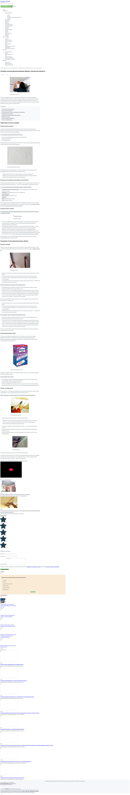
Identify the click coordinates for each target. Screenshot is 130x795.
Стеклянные (7, 34)
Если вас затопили (8, 43)
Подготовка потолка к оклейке (8, 109)
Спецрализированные (8, 12)
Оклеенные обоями (8, 33)
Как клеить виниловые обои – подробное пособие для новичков (13, 680)
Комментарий (3, 564)
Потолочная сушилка (8, 56)
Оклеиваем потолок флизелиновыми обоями (11, 115)
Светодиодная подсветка (9, 64)
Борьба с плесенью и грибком (10, 48)
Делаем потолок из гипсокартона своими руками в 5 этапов (12, 777)
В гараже (8, 16)
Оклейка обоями (6, 585)
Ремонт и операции (6, 36)
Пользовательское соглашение (16, 791)
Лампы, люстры (7, 62)
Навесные (6, 30)
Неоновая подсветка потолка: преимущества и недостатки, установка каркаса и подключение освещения (8, 636)
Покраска (4, 580)
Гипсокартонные (7, 19)
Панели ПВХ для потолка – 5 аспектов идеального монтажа (12, 729)
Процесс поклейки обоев (7, 119)
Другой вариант (6, 589)
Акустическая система (8, 51)
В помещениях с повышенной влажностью (14, 17)
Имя (1, 553)
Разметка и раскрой (6, 116)
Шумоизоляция (7, 47)
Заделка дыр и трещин (8, 41)
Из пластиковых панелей (9, 24)
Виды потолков (5, 10)
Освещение (4, 60)
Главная (4, 9)
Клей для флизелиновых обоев (8, 118)
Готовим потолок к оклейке (7, 113)
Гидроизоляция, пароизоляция (10, 46)
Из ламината (7, 23)
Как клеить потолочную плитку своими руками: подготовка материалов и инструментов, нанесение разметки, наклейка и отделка (26, 745)
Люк (5, 55)
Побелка (4, 582)
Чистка (6, 42)
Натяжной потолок (6, 587)
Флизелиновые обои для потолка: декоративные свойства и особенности (15, 494)
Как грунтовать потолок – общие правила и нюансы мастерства (25, 233)
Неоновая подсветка (8, 63)
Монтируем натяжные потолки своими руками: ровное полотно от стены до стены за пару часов (8, 605)
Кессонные (7, 28)
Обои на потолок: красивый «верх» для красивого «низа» (11, 664)
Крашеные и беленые (8, 29)
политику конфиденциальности (52, 566)
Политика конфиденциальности (5, 791)
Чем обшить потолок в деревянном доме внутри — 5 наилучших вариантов (15, 761)
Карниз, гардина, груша (9, 54)
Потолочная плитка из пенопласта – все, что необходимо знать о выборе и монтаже (17, 696)
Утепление (6, 38)
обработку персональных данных (34, 566)
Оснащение (5, 49)
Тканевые (6, 35)
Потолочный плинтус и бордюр (10, 59)
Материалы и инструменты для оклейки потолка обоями (13, 112)
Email (1, 556)
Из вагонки (7, 22)
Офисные (8, 18)
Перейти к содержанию (5, 1)
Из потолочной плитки (8, 25)
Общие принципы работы (7, 110)
